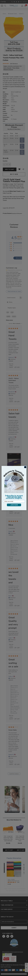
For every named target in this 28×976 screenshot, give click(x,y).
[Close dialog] (25, 467)
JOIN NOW (14, 505)
